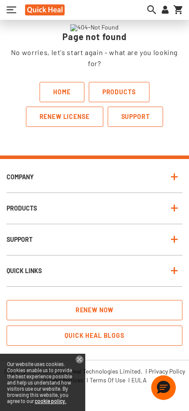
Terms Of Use (107, 380)
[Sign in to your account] (165, 10)
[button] (163, 387)
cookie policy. (50, 401)
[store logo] (45, 9)
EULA (139, 380)
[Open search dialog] (151, 9)
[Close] (80, 359)
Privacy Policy (167, 371)
